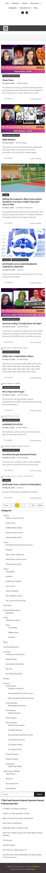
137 (33, 505)
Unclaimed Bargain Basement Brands (19, 454)
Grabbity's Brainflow (16, 688)
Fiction (6, 569)
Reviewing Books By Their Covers (20, 693)
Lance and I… (11, 586)
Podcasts (6, 652)
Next (40, 505)
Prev (6, 505)
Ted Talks (11, 637)
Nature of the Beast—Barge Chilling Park (18, 818)
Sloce (21, 270)
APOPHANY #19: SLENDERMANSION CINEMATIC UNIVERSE (19, 265)
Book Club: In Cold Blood (12, 823)
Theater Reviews (12, 759)
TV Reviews (10, 764)
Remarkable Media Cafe (11, 76)
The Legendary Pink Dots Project (20, 735)
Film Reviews (11, 710)
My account (35, 3)
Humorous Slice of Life (14, 533)
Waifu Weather (9, 139)
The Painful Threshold (14, 674)
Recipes (6, 679)
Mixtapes (9, 550)
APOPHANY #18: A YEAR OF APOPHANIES (21, 484)
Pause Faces (7, 80)
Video (8, 625)
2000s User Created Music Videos (17, 356)
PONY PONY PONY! (15, 766)
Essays (5, 195)
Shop (35, 8)
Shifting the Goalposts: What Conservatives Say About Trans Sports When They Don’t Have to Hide (22, 202)
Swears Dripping (12, 591)
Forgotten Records (15, 730)
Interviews (7, 605)
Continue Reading (35, 99)
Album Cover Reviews (16, 725)
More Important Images (13, 391)
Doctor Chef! (10, 523)
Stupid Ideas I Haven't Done (16, 559)
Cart (7, 3)
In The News (12, 628)
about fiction (10, 774)
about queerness (12, 784)
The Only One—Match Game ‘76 (14, 850)
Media (5, 618)
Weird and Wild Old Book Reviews (21, 698)
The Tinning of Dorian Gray (16, 601)
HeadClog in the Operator (15, 654)
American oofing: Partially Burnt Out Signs (21, 323)
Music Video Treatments (15, 555)
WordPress (36, 866)
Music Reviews (11, 723)
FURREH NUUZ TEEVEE (14, 528)
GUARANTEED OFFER (12, 424)
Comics (6, 516)
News (5, 642)
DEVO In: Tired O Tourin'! (15, 518)
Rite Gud (9, 669)
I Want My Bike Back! (13, 537)
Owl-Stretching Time (11, 647)
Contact (24, 3)
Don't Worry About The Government (19, 545)
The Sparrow (7, 840)
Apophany (6, 260)
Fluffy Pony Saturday (13, 581)
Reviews (6, 683)
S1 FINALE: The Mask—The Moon (15, 809)
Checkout (15, 3)
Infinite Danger (11, 659)
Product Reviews (12, 754)
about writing (11, 788)
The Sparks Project (15, 745)
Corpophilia (10, 572)
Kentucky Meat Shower (20, 260)
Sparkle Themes (31, 869)
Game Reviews (11, 718)
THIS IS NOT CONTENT (11, 771)
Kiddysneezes (13, 632)
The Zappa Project (15, 749)
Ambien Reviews (14, 713)
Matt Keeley (23, 83)
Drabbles (9, 576)
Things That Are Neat (13, 564)
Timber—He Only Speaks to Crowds (16, 813)
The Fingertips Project (14, 596)
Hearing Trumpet (9, 845)
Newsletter (12, 8)
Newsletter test (25, 8)
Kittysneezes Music (13, 620)
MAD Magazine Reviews (17, 706)
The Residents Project (16, 740)
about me (9, 779)
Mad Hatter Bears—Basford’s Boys (15, 828)
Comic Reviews (11, 703)
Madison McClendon (25, 208)
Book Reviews (11, 686)
